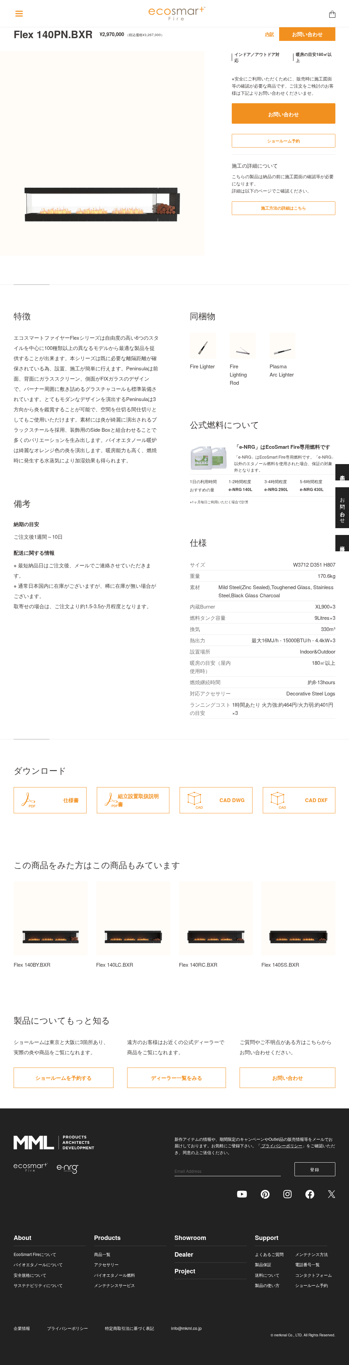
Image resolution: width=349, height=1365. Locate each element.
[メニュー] (19, 13)
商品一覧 (102, 1254)
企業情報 (22, 1328)
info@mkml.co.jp (186, 1328)
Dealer (183, 1254)
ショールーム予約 (311, 1285)
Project (184, 1271)
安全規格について (30, 1275)
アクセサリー (106, 1264)
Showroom (190, 1237)
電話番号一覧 (307, 1264)
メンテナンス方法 (311, 1254)
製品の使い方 (267, 1285)
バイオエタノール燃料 (114, 1275)
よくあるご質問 (269, 1254)
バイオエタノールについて (38, 1264)
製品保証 (263, 1264)
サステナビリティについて (38, 1285)
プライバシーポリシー (281, 1145)
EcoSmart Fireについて (35, 1254)
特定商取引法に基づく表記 (129, 1328)
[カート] (332, 14)
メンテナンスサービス (114, 1285)
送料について (267, 1275)
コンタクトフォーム (313, 1275)
